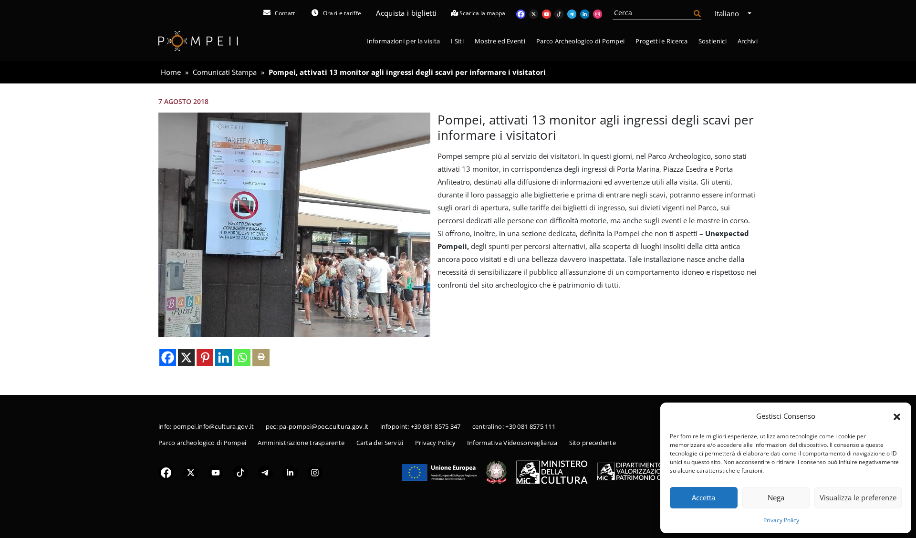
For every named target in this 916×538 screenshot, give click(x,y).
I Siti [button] (457, 41)
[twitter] (190, 472)
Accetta (703, 497)
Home (171, 72)
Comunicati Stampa (225, 72)
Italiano (728, 13)
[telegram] (265, 472)
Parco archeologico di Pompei (202, 442)
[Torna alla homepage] (198, 41)
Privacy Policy (781, 520)
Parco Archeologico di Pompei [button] (580, 41)
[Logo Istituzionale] (439, 471)
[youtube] (215, 472)
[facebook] (166, 472)
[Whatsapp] (242, 357)
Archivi (748, 41)
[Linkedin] (223, 357)
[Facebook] (167, 357)
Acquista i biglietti (406, 13)
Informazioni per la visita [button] (403, 41)
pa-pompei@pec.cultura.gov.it (323, 426)
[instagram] (315, 472)
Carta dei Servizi (380, 442)
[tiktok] (240, 472)
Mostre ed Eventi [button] (500, 41)
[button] (897, 416)
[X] (186, 357)
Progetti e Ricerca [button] (661, 41)
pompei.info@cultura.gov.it (213, 426)
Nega (776, 497)
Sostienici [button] (712, 41)
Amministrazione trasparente (301, 442)
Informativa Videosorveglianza (512, 442)
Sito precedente (592, 442)
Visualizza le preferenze (858, 497)
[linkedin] (290, 472)
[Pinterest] (205, 357)
